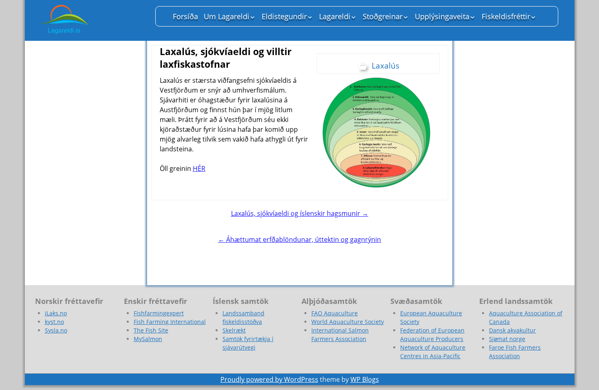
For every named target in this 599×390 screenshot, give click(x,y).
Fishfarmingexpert (159, 313)
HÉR (199, 168)
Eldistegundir (284, 16)
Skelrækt (234, 330)
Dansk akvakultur (512, 330)
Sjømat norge (507, 339)
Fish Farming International (170, 322)
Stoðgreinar (383, 16)
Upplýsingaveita (442, 16)
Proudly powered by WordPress (269, 379)
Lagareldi (334, 16)
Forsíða (185, 16)
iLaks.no (56, 313)
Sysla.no (56, 330)
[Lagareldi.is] (90, 20)
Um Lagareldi (226, 16)
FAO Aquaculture (334, 313)
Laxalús (385, 65)
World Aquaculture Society (347, 322)
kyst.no (54, 322)
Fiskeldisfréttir (506, 16)
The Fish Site (151, 330)
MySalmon (148, 339)
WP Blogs (364, 379)
